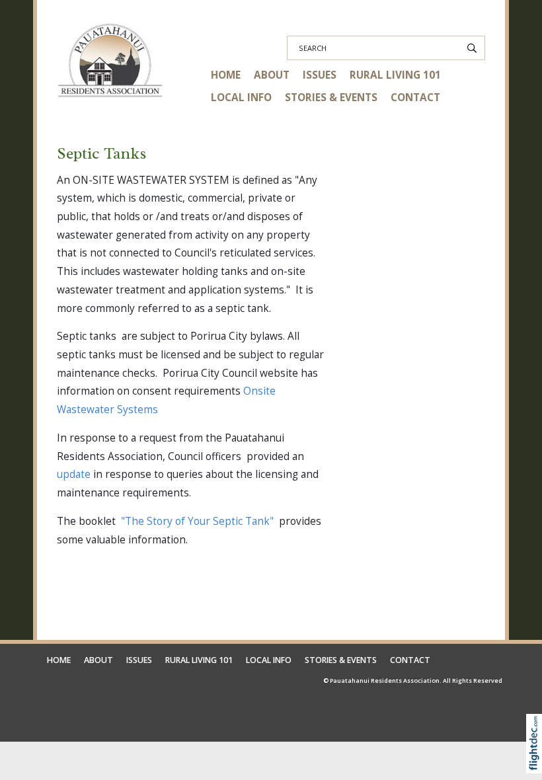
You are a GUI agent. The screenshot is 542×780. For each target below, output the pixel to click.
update (74, 474)
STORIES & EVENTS (331, 97)
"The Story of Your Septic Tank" (197, 521)
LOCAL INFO (241, 97)
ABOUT (272, 75)
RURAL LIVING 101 (395, 75)
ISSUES (319, 75)
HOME (226, 75)
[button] (537, 762)
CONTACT (415, 97)
